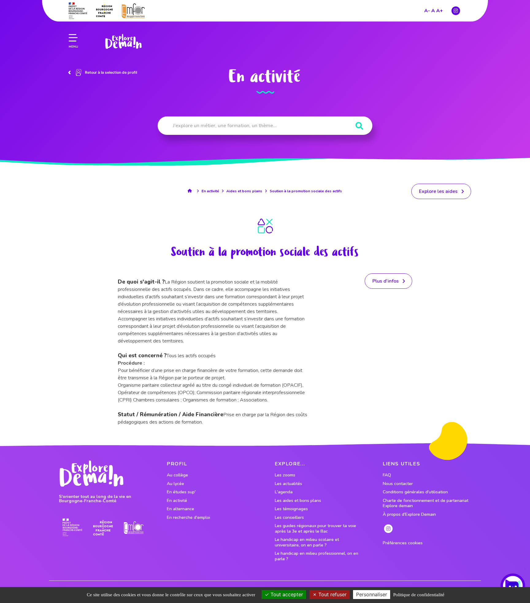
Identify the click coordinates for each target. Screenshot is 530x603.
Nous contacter (398, 484)
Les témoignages (291, 509)
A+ (439, 10)
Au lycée (175, 484)
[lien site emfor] (133, 10)
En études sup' (181, 492)
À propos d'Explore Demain (409, 514)
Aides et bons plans (244, 191)
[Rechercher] (359, 126)
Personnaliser (371, 594)
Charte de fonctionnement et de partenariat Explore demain (425, 503)
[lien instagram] (455, 10)
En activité (210, 191)
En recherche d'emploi (188, 517)
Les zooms (285, 475)
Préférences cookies (403, 543)
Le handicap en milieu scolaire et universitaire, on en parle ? (307, 542)
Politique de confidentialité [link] (418, 594)
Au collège (177, 475)
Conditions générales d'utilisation (415, 492)
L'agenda (284, 492)
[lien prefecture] (78, 10)
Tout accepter (286, 594)
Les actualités (288, 484)
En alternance (180, 509)
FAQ (387, 475)
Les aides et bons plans (298, 500)
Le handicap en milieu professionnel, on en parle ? (316, 556)
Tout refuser (332, 594)
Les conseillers (289, 517)
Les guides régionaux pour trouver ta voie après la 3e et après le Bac (315, 528)
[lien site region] (104, 11)
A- (427, 10)
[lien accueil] (191, 190)
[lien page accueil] (123, 41)
